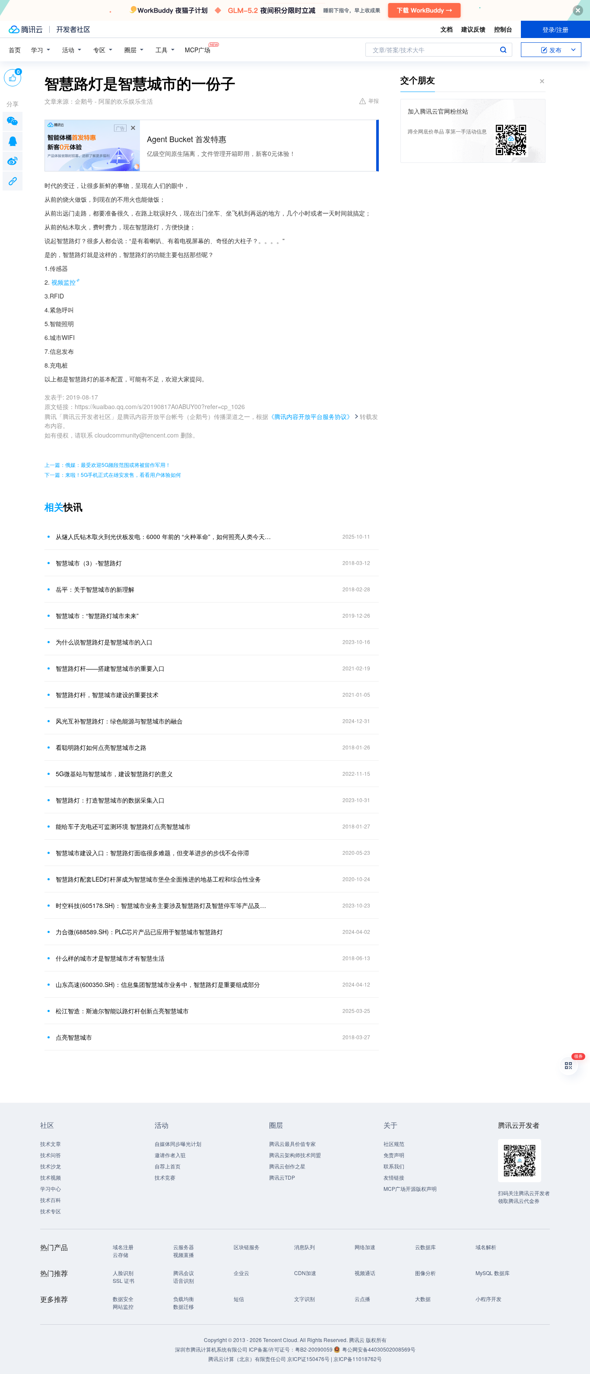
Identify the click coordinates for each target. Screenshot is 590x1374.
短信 (239, 1298)
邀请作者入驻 (170, 1154)
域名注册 (123, 1246)
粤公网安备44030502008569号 (379, 1349)
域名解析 (486, 1246)
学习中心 (50, 1188)
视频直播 (183, 1254)
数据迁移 (183, 1306)
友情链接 (394, 1177)
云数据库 (425, 1246)
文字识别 (304, 1298)
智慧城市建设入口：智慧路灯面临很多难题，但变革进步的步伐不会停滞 (152, 852)
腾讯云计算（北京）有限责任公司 (247, 1358)
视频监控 (63, 282)
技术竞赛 (165, 1177)
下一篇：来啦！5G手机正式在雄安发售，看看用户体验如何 (112, 474)
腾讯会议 (183, 1272)
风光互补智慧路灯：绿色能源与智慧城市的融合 (119, 721)
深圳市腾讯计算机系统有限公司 (211, 1349)
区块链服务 (247, 1246)
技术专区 (50, 1211)
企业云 (241, 1272)
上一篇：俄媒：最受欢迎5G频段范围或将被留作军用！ (107, 464)
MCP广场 (197, 49)
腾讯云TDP (282, 1177)
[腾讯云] (25, 29)
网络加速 (365, 1246)
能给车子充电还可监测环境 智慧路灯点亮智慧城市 (123, 826)
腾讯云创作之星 (287, 1166)
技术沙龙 (50, 1166)
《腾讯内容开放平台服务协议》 (310, 416)
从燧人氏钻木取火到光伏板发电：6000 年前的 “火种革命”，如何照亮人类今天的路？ (163, 536)
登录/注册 (555, 29)
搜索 (503, 49)
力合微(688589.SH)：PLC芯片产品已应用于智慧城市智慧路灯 (139, 931)
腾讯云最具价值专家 (292, 1143)
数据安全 (123, 1298)
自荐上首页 (168, 1166)
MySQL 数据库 (493, 1272)
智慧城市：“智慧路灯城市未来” (97, 615)
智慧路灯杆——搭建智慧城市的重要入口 (110, 668)
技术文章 (50, 1143)
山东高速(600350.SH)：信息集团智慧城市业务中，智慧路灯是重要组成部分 (158, 984)
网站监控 (123, 1306)
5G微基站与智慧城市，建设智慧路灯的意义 (114, 773)
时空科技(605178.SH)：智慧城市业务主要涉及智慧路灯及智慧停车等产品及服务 (163, 905)
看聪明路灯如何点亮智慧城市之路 (101, 747)
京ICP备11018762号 (357, 1358)
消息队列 (304, 1246)
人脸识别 (123, 1272)
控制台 (503, 29)
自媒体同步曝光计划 (178, 1143)
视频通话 (365, 1272)
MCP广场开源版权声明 (410, 1188)
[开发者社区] (73, 29)
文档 (447, 29)
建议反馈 (473, 29)
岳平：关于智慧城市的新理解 (95, 589)
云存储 (120, 1254)
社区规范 (394, 1143)
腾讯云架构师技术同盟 (295, 1154)
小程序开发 (488, 1298)
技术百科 (50, 1199)
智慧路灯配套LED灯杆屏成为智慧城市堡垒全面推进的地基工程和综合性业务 (158, 879)
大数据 (423, 1298)
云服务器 (183, 1246)
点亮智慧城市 (74, 1037)
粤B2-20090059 (314, 1349)
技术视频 (50, 1177)
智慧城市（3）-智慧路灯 (89, 562)
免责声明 (394, 1154)
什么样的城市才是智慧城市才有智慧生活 (110, 958)
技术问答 (50, 1154)
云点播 (362, 1298)
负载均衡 (183, 1298)
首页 (15, 49)
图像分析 (425, 1272)
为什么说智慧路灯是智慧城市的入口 (104, 642)
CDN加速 (305, 1272)
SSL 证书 (123, 1280)
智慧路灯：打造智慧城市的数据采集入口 (110, 800)
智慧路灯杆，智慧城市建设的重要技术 (107, 694)
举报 (373, 100)
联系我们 (394, 1166)
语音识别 (183, 1280)
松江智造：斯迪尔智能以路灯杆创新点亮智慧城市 (122, 1010)
